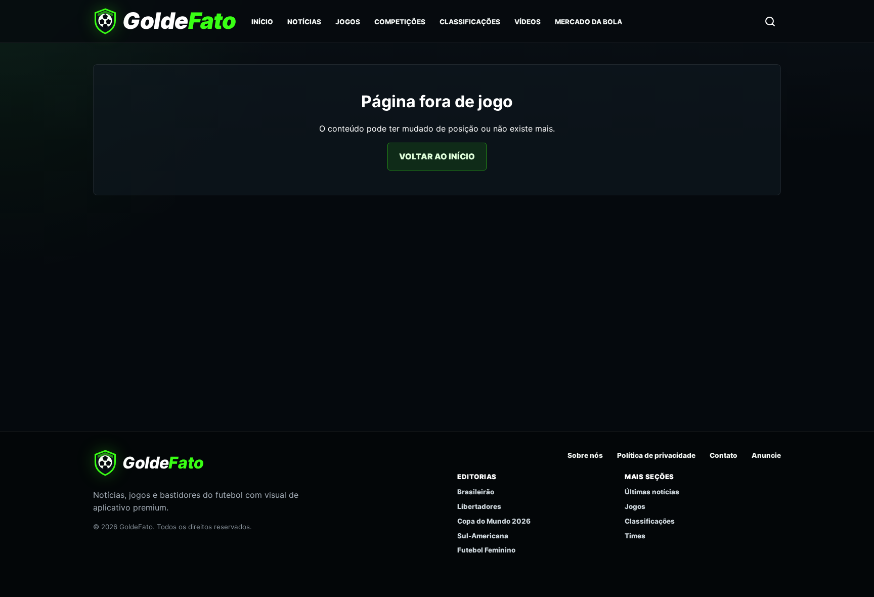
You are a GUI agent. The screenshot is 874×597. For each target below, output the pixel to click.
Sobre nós (585, 455)
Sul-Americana (482, 536)
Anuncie (766, 455)
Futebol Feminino (486, 550)
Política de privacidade (656, 455)
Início (262, 22)
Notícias (304, 22)
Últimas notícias (652, 492)
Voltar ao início (437, 156)
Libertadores (479, 506)
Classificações (470, 22)
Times (635, 536)
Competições (399, 22)
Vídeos (527, 22)
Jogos (347, 22)
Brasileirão (475, 492)
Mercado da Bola (588, 22)
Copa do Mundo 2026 (494, 521)
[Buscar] (770, 21)
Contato (723, 455)
